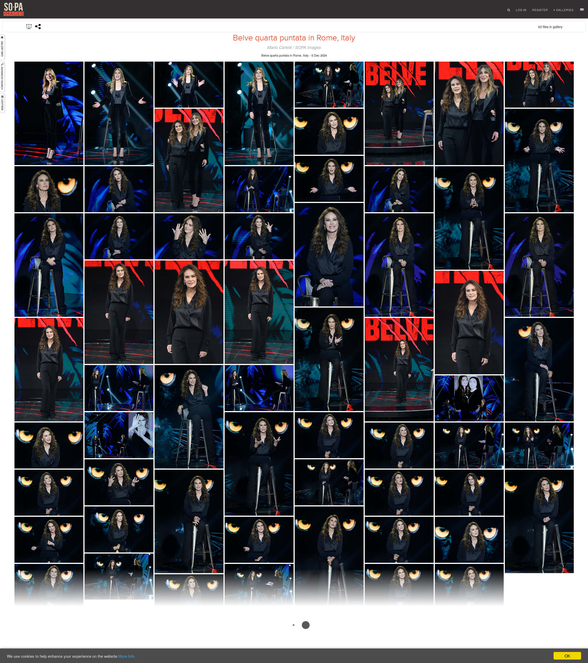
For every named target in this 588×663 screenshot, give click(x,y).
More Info (126, 656)
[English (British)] (582, 9)
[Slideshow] (29, 26)
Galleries (565, 10)
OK (567, 656)
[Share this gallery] (38, 26)
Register (540, 10)
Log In (521, 10)
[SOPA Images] (13, 9)
